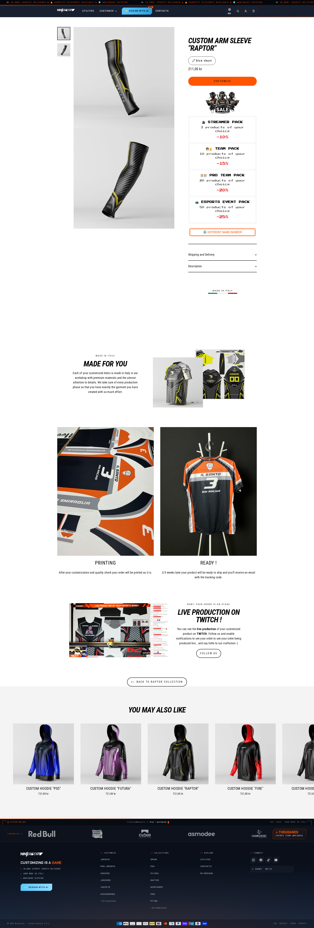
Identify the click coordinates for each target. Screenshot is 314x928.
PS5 (152, 866)
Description (195, 266)
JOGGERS (105, 880)
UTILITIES (88, 10)
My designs (206, 873)
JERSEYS (105, 859)
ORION (153, 859)
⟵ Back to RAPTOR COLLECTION (157, 681)
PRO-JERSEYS (107, 866)
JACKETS (105, 887)
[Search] (238, 11)
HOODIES (105, 873)
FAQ (275, 923)
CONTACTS (162, 10)
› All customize (108, 901)
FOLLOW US (208, 653)
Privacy (283, 923)
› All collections (158, 908)
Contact (302, 923)
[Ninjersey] (66, 11)
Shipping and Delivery (201, 254)
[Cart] (253, 11)
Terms (293, 923)
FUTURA (154, 873)
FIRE (152, 894)
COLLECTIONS (159, 853)
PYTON (153, 901)
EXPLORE (206, 853)
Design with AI (36, 887)
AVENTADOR (156, 887)
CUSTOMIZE (107, 10)
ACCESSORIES (107, 894)
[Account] (245, 11)
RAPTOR (154, 880)
